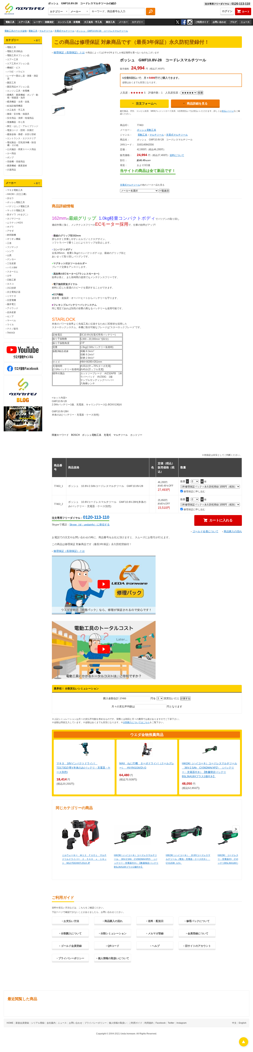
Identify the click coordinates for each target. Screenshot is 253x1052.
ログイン (227, 11)
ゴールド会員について (205, 531)
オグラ (10, 226)
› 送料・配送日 (155, 921)
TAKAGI (11, 332)
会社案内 (51, 1023)
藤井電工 (11, 304)
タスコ (10, 284)
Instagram (182, 1023)
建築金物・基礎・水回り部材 (21, 134)
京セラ (10, 198)
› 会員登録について (197, 933)
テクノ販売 (12, 328)
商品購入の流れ (233, 531)
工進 (9, 243)
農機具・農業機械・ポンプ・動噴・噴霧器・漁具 (22, 96)
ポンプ (10, 157)
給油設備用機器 (15, 105)
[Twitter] (177, 22)
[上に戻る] (243, 1045)
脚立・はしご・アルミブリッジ (22, 126)
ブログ (233, 22)
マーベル (11, 320)
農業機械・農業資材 (17, 165)
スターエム (12, 271)
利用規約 (148, 1023)
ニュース (245, 22)
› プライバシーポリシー (70, 958)
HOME (10, 1023)
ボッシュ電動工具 (16, 202)
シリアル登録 (37, 1023)
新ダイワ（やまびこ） (18, 214)
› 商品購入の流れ (113, 921)
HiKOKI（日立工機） (17, 194)
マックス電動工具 (16, 210)
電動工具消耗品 (15, 51)
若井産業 (11, 312)
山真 (9, 255)
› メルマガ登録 (155, 933)
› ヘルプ (155, 945)
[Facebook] (183, 22)
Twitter (171, 1023)
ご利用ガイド (202, 22)
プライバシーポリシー (95, 1023)
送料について (177, 155)
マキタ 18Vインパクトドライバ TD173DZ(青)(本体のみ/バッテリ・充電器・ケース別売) (83, 767)
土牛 (9, 275)
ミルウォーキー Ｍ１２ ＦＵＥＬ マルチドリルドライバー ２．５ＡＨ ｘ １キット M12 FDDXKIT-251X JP (84, 859)
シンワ (10, 251)
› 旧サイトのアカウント (197, 945)
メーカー (123, 22)
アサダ (10, 231)
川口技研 (11, 288)
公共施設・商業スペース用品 (21, 149)
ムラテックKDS (15, 222)
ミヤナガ (11, 296)
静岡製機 (11, 235)
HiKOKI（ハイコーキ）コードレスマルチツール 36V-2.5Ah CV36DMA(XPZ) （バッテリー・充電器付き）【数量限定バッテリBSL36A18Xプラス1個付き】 (136, 861)
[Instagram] (189, 22)
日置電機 (11, 300)
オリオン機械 (13, 239)
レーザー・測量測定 (44, 22)
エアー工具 (24, 22)
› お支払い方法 (70, 921)
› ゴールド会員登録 (70, 945)
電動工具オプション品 (18, 55)
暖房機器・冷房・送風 (18, 101)
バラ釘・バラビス (16, 71)
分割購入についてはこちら (136, 722)
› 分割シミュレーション (112, 933)
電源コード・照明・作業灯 (20, 130)
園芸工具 (110, 22)
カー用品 (11, 153)
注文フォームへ (146, 103)
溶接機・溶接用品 (16, 161)
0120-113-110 (96, 517)
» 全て (37, 40)
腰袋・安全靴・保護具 (18, 114)
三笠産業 (11, 263)
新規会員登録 (22, 1023)
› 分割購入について (70, 933)
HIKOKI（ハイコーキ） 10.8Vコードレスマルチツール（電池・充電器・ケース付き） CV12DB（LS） (188, 859)
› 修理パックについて (197, 921)
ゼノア (10, 316)
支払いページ (228, 111)
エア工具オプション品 (18, 63)
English (242, 1023)
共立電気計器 (13, 292)
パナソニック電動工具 (18, 206)
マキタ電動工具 (15, 190)
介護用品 (11, 169)
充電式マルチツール (177, 134)
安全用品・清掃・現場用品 (20, 118)
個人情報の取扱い (118, 1023)
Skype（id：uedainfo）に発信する (89, 524)
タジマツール (13, 218)
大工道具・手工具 (93, 22)
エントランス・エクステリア (21, 138)
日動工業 (11, 279)
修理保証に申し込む (194, 491)
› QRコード (112, 945)
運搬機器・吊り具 (16, 122)
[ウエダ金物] (24, 9)
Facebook (161, 1023)
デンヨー (11, 259)
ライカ (10, 324)
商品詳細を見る (197, 103)
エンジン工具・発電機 (69, 22)
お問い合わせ (219, 22)
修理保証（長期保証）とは (69, 52)
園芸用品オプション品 (18, 86)
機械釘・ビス (13, 67)
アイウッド (12, 308)
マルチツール (156, 134)
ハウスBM (12, 267)
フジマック (12, 247)
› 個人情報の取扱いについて (112, 958)
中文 (234, 1023)
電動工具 (10, 22)
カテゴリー (137, 22)
